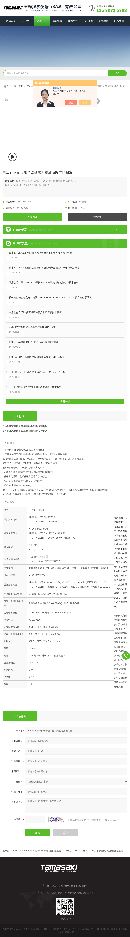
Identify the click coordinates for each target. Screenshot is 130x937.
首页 (20, 86)
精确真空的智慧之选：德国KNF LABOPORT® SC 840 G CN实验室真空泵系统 (50, 297)
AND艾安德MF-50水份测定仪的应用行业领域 (32, 327)
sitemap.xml (103, 928)
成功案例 (88, 21)
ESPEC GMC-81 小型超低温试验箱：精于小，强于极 (37, 372)
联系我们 (119, 21)
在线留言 (103, 21)
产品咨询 (32, 217)
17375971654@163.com (73, 885)
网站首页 (11, 21)
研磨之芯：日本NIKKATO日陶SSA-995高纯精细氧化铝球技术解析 (43, 282)
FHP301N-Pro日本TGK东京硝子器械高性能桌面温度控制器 (40, 850)
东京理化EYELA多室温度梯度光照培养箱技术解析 (35, 312)
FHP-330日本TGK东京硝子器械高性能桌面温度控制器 (100, 850)
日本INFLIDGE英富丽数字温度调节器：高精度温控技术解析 (40, 252)
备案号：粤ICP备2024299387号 (79, 928)
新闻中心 (57, 21)
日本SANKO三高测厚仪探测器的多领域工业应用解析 (37, 357)
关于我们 (26, 21)
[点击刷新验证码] (56, 819)
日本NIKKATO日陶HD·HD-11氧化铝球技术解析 (34, 342)
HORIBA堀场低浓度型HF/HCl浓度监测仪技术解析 (35, 387)
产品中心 (42, 21)
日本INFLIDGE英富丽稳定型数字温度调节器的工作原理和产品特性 (44, 267)
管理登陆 (69, 932)
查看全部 (65, 401)
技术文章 (73, 21)
